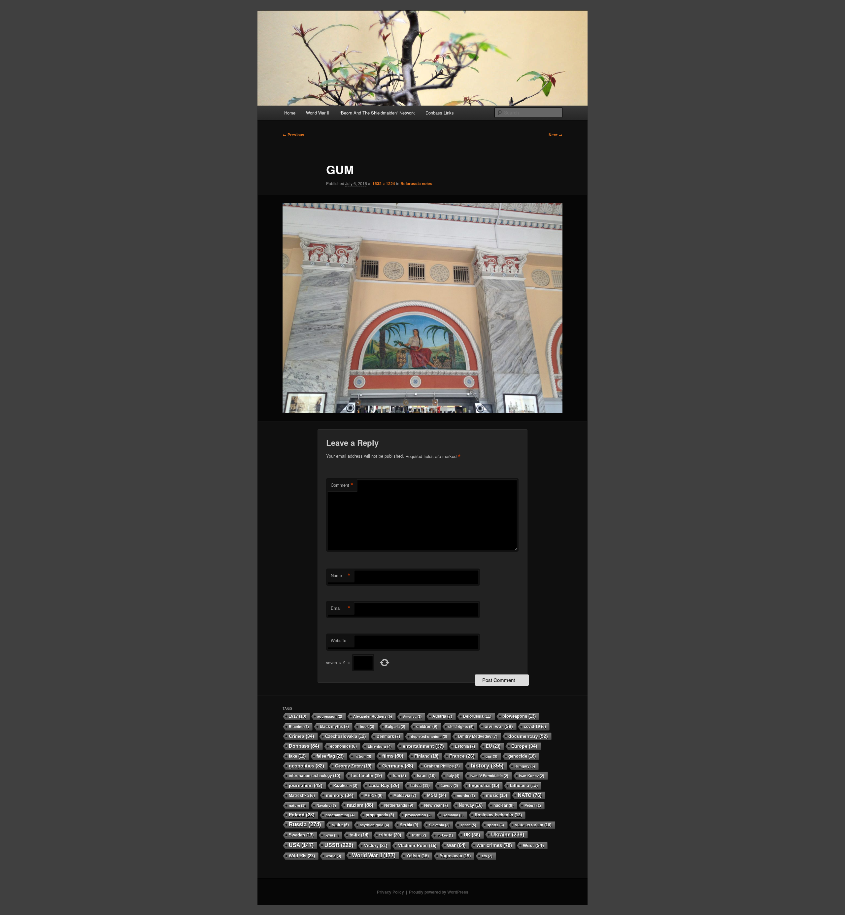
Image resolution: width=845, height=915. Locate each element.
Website (338, 640)
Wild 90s (302, 855)
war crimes (494, 845)
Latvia (420, 785)
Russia (305, 824)
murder (466, 796)
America (412, 716)
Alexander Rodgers (372, 716)
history (487, 766)
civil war (499, 726)
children (426, 726)
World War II (317, 113)
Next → (555, 135)
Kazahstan (345, 786)
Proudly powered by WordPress (438, 892)
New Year (436, 805)
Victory (375, 845)
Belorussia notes (416, 183)
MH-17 (373, 795)
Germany (397, 765)
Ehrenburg (380, 746)
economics (343, 746)
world (333, 856)
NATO (530, 795)
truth (419, 835)
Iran (399, 775)
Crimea (301, 736)
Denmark (388, 736)
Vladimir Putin (417, 845)
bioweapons (519, 716)
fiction (363, 756)
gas (491, 756)
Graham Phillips (442, 766)
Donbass (304, 746)
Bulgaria (395, 727)
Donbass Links (439, 113)
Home (289, 113)
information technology (314, 775)
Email (341, 608)
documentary (528, 736)
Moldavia (404, 795)
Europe (524, 746)
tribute (390, 835)
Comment (342, 485)
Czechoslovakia (345, 736)
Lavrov (449, 786)
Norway (471, 805)
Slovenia (439, 825)
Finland (426, 756)
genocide (522, 756)
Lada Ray (383, 785)
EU (493, 746)
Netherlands (398, 805)
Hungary (525, 766)
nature (297, 805)
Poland (302, 814)
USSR (338, 845)
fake (297, 756)
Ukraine (507, 834)
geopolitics (306, 765)
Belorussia (477, 716)
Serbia (409, 825)
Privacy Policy (390, 892)
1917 (297, 716)
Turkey (445, 835)
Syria (331, 835)
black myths (334, 726)
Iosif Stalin (366, 775)
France (462, 756)
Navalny (326, 805)
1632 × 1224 (383, 183)
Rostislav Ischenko (498, 815)
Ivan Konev (531, 776)
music (496, 795)
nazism (360, 805)
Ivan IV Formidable (489, 776)
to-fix (359, 835)
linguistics (484, 785)
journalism (305, 785)
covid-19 (535, 726)
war (456, 845)
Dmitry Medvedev (477, 736)
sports (495, 825)
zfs (487, 856)
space (468, 825)
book (367, 727)
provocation (418, 815)
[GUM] (422, 308)
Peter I (532, 805)
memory (340, 795)
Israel (426, 775)
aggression (329, 716)
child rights (461, 727)
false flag (330, 756)
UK (472, 834)
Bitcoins (299, 727)
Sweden (301, 835)
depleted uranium (429, 736)
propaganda (380, 815)
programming (340, 815)
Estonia (465, 746)
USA (301, 845)
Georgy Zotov (353, 766)
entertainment (423, 746)
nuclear (503, 805)
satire (340, 825)
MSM (436, 795)
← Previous (293, 135)
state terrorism (533, 825)
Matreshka (302, 795)
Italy (453, 776)
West (533, 845)
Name (341, 575)
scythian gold (374, 825)
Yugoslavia (455, 855)
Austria (442, 716)
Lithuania (524, 785)
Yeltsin (417, 855)
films (392, 756)
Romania (453, 815)
